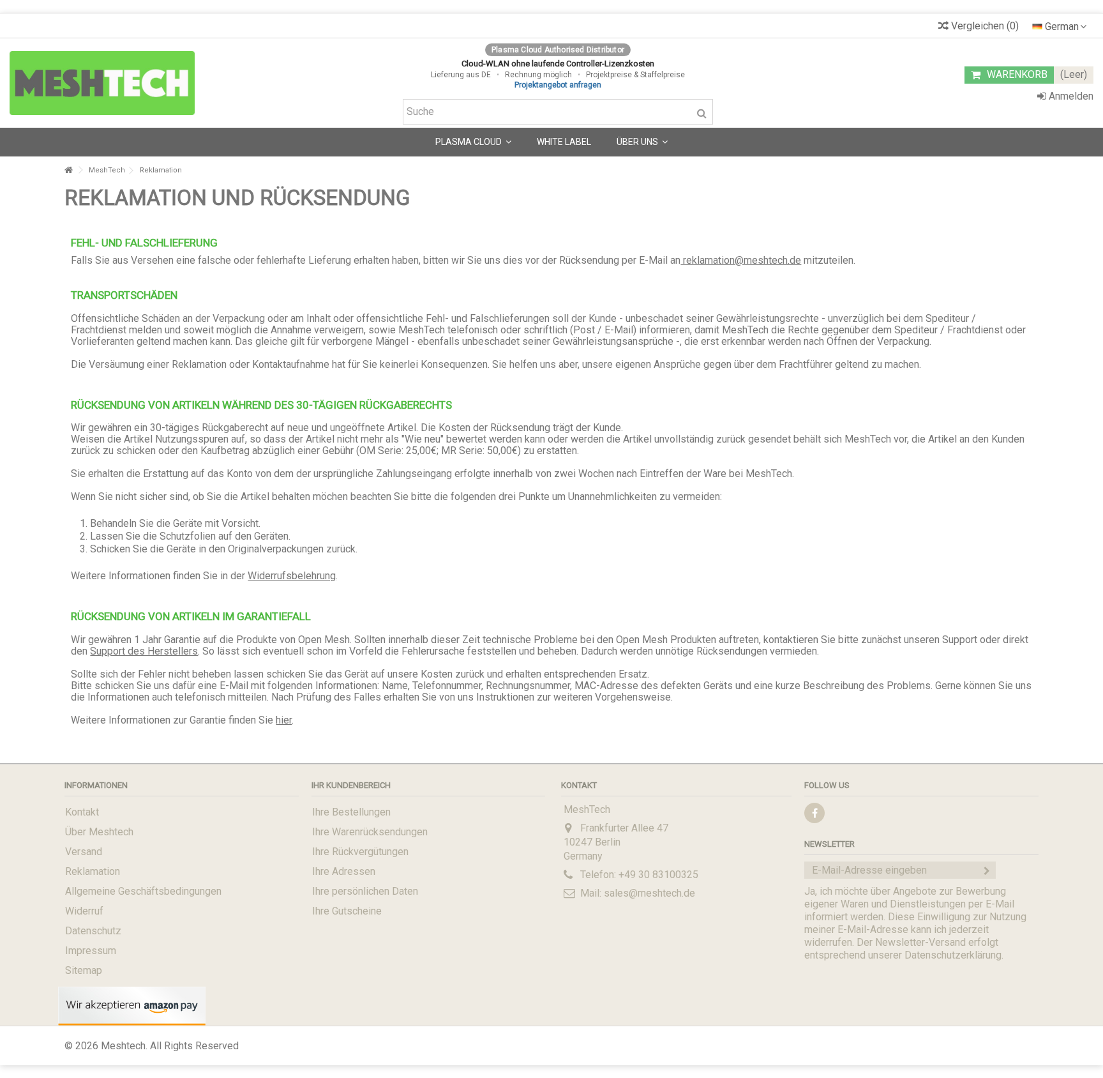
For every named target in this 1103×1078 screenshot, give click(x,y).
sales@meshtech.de (649, 893)
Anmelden (1069, 96)
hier (284, 720)
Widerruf (84, 911)
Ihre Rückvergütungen (360, 852)
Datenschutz (93, 931)
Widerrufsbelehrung (292, 576)
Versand (83, 852)
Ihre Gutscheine (347, 911)
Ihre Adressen (343, 871)
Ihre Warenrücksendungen (370, 832)
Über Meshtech (99, 832)
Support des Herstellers (144, 651)
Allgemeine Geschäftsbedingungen (143, 891)
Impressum (90, 951)
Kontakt (82, 812)
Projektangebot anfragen (557, 84)
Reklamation (92, 871)
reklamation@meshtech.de (740, 260)
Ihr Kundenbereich (351, 785)
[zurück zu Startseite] (68, 170)
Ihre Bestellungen (351, 812)
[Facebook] (814, 813)
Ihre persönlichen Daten (365, 891)
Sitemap (83, 970)
